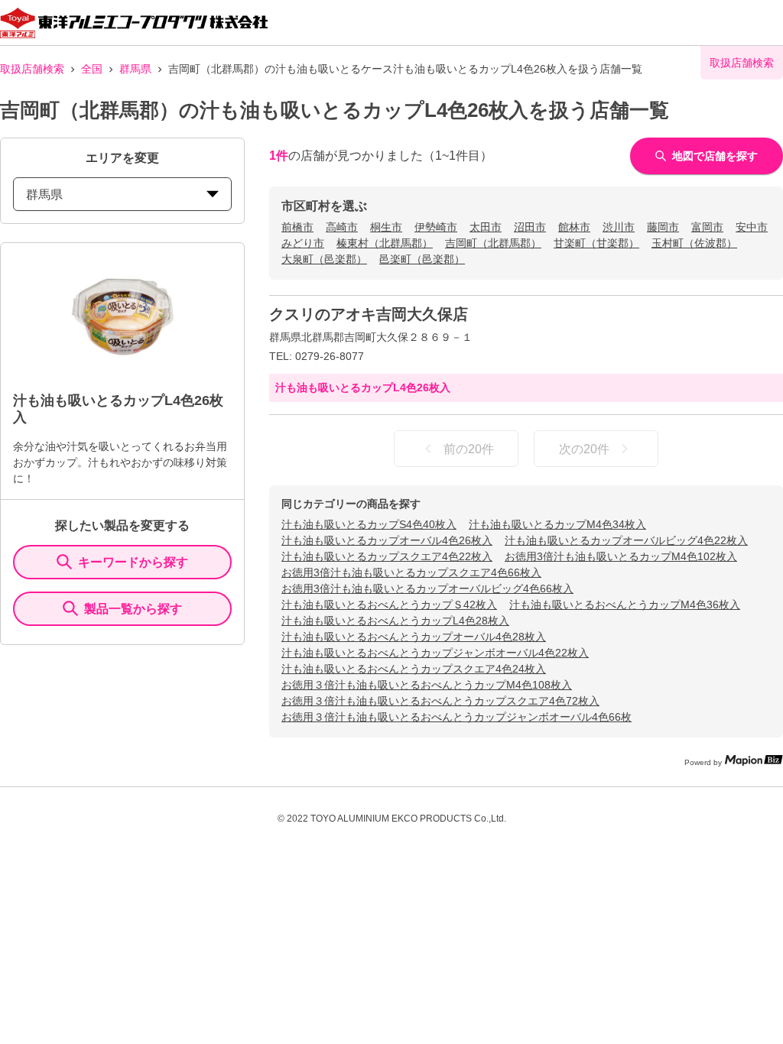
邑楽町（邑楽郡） (422, 259)
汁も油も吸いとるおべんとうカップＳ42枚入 (389, 604)
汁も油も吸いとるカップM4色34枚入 (557, 524)
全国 (91, 69)
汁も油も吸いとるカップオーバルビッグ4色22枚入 (626, 540)
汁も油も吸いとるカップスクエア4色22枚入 (386, 556)
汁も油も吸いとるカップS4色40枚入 (368, 524)
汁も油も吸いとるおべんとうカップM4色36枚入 (624, 604)
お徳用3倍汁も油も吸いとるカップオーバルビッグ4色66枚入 (427, 588)
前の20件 (468, 449)
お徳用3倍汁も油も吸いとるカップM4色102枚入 (621, 556)
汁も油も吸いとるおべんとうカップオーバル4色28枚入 (413, 637)
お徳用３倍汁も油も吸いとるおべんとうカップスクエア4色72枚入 (440, 701)
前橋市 (297, 227)
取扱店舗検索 (32, 69)
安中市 (752, 227)
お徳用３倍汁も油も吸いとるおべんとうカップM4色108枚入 (426, 685)
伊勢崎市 (435, 227)
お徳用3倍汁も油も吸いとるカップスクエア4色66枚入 (411, 572)
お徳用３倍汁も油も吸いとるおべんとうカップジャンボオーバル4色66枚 (456, 717)
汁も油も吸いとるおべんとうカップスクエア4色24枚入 (413, 669)
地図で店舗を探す (715, 156)
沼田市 (530, 227)
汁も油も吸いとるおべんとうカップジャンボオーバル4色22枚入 (435, 653)
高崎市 (342, 227)
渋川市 (619, 227)
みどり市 (302, 243)
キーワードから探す (133, 562)
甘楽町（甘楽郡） (596, 243)
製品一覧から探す (133, 608)
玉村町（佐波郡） (694, 243)
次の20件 (584, 449)
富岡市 (707, 227)
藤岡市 (663, 227)
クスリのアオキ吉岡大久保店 (368, 314)
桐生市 (386, 227)
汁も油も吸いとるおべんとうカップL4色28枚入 (395, 620)
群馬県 (135, 69)
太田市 (485, 227)
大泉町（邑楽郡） (324, 259)
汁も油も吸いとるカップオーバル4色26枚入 (386, 540)
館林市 (574, 227)
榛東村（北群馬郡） (384, 243)
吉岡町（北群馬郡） (493, 243)
